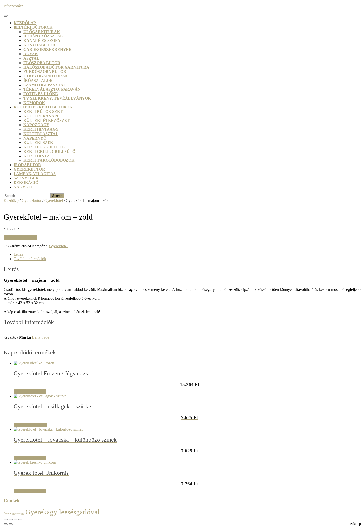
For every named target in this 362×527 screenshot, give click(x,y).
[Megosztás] (15, 519)
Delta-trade (40, 337)
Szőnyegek (26, 178)
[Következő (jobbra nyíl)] (11, 524)
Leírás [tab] (18, 254)
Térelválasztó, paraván (52, 89)
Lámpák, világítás (35, 174)
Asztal (31, 58)
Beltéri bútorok (33, 27)
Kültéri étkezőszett (47, 120)
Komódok (34, 103)
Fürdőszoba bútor (44, 72)
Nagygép (23, 187)
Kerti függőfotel (44, 147)
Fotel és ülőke (40, 94)
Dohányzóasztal (43, 36)
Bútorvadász (13, 6)
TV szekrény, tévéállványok (57, 98)
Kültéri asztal (40, 134)
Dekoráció (26, 182)
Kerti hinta (36, 156)
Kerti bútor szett (44, 111)
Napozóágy (36, 125)
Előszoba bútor (41, 63)
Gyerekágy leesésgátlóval (62, 512)
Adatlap (355, 524)
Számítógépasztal (44, 85)
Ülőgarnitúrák (41, 32)
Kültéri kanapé (41, 116)
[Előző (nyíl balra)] (6, 524)
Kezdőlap (25, 23)
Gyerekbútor (29, 169)
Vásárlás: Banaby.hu (30, 391)
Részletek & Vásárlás (20, 237)
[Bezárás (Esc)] (20, 519)
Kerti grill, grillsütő (49, 151)
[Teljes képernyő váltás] (11, 519)
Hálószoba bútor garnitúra (56, 67)
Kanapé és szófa (41, 40)
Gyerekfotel (53, 200)
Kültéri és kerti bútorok (43, 107)
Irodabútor (27, 165)
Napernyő (34, 138)
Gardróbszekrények (47, 49)
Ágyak (30, 54)
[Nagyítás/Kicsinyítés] (6, 519)
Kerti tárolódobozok (48, 160)
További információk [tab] (30, 259)
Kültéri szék (38, 143)
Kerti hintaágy (41, 129)
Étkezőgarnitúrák (45, 76)
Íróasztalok (38, 80)
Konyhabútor (39, 45)
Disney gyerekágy (14, 513)
